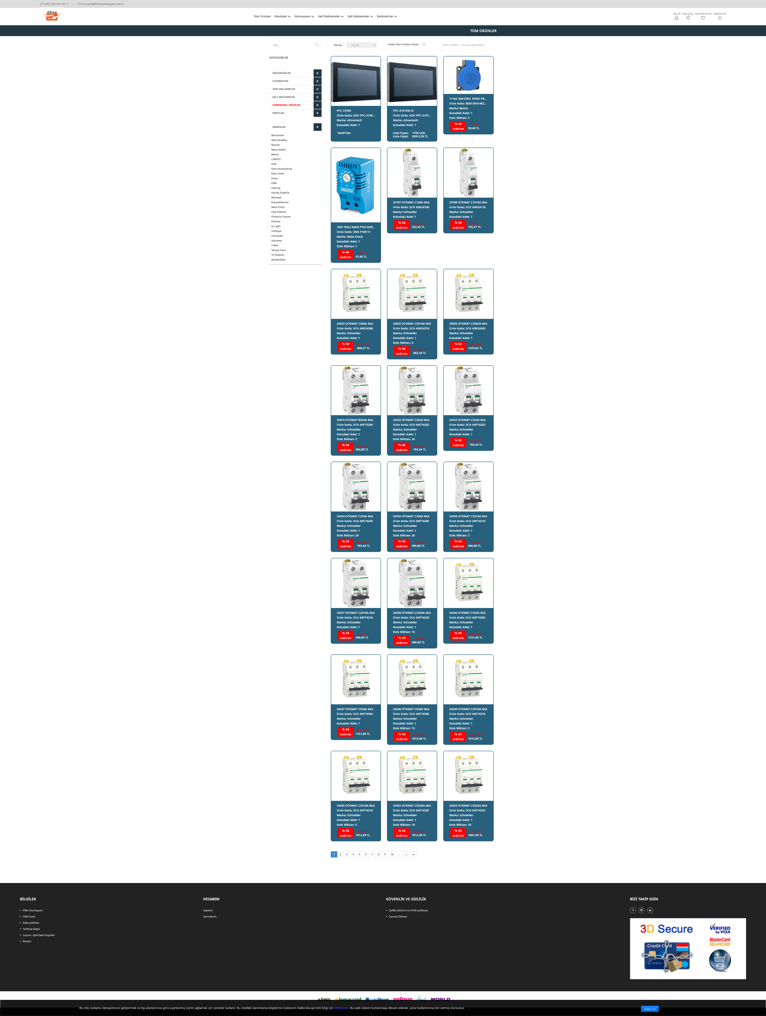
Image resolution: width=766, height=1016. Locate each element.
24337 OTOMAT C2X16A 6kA (356, 613)
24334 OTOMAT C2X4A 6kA (355, 516)
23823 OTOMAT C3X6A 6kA (355, 323)
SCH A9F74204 (363, 521)
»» (413, 854)
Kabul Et (649, 1009)
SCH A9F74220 (419, 617)
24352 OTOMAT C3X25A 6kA (412, 805)
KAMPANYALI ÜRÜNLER (286, 105)
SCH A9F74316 (363, 810)
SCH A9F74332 (475, 810)
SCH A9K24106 (419, 207)
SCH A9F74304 (363, 714)
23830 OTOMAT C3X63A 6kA (468, 323)
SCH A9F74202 (419, 425)
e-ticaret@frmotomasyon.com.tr (102, 4)
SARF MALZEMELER (283, 89)
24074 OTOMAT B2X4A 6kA (355, 420)
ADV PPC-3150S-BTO (367, 115)
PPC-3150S (344, 110)
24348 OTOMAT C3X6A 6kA (411, 709)
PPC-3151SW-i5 (403, 110)
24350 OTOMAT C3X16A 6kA (356, 805)
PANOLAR (278, 113)
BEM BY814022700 (478, 103)
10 (392, 854)
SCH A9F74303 (475, 617)
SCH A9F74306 (419, 714)
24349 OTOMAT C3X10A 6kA (468, 709)
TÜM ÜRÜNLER (483, 30)
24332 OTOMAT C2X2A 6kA (411, 420)
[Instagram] (642, 910)
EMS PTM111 (362, 232)
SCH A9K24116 (476, 207)
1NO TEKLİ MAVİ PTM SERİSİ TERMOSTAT (364, 227)
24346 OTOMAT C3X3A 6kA (467, 613)
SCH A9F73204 (363, 425)
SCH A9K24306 (363, 328)
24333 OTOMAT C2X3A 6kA (467, 420)
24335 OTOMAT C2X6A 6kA (411, 516)
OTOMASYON (280, 81)
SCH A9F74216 (363, 617)
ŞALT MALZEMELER (283, 97)
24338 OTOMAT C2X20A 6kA (412, 613)
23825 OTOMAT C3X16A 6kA (412, 323)
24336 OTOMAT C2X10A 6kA (468, 516)
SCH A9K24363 (476, 328)
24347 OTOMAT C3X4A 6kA (355, 709)
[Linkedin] (650, 910)
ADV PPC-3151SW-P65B (425, 115)
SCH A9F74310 (475, 714)
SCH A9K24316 (419, 328)
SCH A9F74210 (475, 521)
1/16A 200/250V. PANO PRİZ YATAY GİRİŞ (476, 99)
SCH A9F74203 (475, 425)
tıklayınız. (341, 1008)
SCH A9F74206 (419, 521)
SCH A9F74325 (419, 810)
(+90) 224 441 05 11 (56, 4)
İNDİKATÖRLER (281, 73)
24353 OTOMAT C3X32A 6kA (468, 805)
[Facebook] (633, 910)
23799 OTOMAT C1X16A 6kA (468, 202)
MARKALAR (279, 127)
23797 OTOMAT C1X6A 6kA (411, 202)
